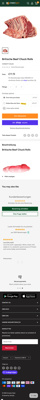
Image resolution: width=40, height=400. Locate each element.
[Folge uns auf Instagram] (11, 368)
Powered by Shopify (8, 395)
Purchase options (8, 93)
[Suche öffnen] (28, 3)
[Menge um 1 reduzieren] (11, 87)
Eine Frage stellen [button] (20, 214)
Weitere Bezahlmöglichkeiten (20, 128)
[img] (20, 229)
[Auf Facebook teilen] (24, 135)
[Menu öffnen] (3, 3)
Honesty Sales (8, 64)
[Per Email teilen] (36, 135)
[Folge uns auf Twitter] (7, 368)
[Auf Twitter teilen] (32, 135)
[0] (36, 3)
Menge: (4, 87)
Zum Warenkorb (20, 116)
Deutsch (5, 357)
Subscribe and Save (16, 103)
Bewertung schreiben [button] (20, 209)
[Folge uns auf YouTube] (19, 368)
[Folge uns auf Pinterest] (15, 368)
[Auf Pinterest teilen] (28, 135)
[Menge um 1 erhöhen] (21, 87)
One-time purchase (13, 97)
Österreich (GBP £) (20, 357)
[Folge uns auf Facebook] (3, 368)
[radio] (4, 97)
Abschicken (9, 348)
